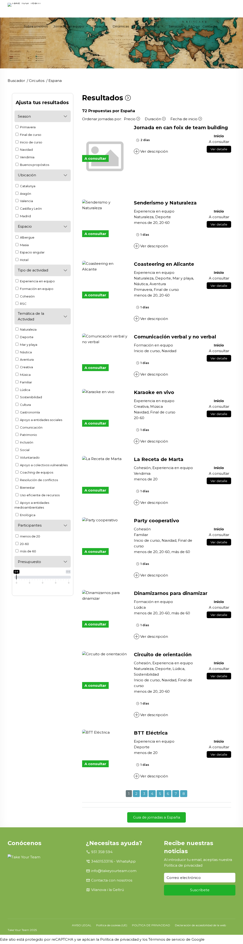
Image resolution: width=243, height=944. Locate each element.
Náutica (25, 352)
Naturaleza (28, 329)
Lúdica (24, 390)
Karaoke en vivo (154, 392)
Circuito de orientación (163, 654)
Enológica (27, 515)
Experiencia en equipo (37, 281)
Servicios (176, 26)
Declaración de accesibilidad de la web (200, 925)
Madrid (25, 216)
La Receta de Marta (158, 459)
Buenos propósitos (34, 165)
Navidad (26, 149)
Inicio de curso (30, 142)
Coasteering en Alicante (164, 264)
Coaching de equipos (36, 472)
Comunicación (30, 427)
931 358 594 (101, 852)
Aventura (26, 359)
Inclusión (26, 442)
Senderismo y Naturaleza (165, 203)
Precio (130, 119)
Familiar (25, 382)
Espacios (100, 26)
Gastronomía (29, 412)
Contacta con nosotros (111, 880)
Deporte (26, 337)
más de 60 (27, 551)
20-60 (24, 544)
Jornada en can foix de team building (181, 127)
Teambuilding (148, 26)
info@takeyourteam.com (113, 871)
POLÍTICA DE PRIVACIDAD (151, 925)
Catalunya (27, 186)
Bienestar (27, 487)
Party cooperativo (156, 520)
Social (24, 450)
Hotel (23, 260)
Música (25, 375)
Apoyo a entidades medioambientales (31, 505)
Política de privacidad (183, 865)
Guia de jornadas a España (156, 817)
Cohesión (27, 296)
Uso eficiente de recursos (39, 495)
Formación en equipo (36, 289)
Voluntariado (29, 457)
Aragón (25, 193)
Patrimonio (28, 435)
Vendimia (26, 157)
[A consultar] (105, 205)
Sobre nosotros (36, 26)
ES (225, 26)
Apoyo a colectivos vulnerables (43, 465)
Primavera (27, 127)
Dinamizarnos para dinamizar (170, 593)
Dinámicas (121, 26)
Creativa (26, 367)
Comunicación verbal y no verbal (175, 337)
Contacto (209, 26)
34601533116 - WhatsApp (113, 861)
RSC (23, 304)
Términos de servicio (166, 939)
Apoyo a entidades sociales (40, 420)
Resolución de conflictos (38, 480)
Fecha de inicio (184, 119)
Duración (153, 119)
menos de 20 (29, 536)
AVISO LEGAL (81, 925)
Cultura (25, 405)
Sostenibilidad (30, 397)
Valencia (26, 201)
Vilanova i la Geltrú (107, 889)
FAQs (192, 26)
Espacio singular (32, 252)
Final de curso (30, 135)
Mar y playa (28, 344)
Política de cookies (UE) (111, 925)
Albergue (26, 237)
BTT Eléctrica (151, 733)
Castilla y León (30, 208)
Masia (24, 245)
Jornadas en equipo (68, 26)
